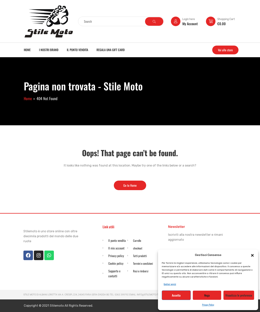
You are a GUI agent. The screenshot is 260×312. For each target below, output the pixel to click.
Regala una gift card (111, 49)
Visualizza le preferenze (238, 295)
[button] (252, 255)
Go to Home (130, 185)
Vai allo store (225, 50)
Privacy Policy (208, 304)
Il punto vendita (77, 49)
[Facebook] (28, 255)
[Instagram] (38, 255)
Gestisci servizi (170, 284)
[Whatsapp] (49, 255)
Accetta (176, 295)
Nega (207, 295)
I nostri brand (48, 49)
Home (27, 49)
